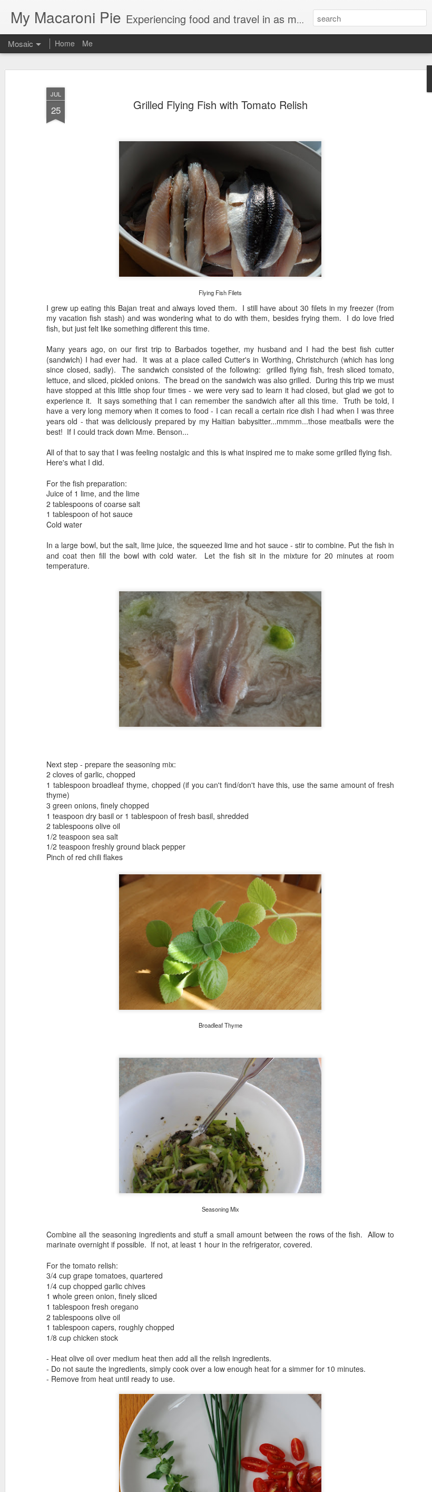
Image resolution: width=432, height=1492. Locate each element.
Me (87, 43)
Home (65, 43)
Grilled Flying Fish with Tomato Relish (220, 104)
